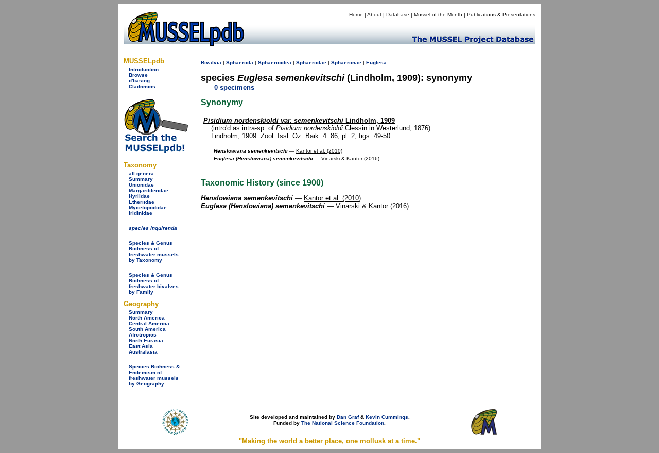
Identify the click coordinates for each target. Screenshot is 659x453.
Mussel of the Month (438, 15)
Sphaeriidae (311, 62)
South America (147, 329)
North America (147, 318)
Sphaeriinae (346, 62)
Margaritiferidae (148, 190)
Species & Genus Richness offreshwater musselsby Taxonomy (154, 251)
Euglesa (376, 62)
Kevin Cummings (387, 417)
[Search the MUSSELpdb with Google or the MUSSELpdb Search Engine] (156, 150)
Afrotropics (143, 335)
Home (356, 15)
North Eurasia (146, 340)
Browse (138, 75)
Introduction (144, 69)
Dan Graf (348, 417)
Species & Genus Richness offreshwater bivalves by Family (154, 283)
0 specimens (234, 87)
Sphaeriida (239, 62)
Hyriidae (139, 196)
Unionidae (141, 185)
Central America (149, 323)
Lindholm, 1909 (299, 120)
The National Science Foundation (342, 423)
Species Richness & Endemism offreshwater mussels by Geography (154, 375)
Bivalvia (211, 62)
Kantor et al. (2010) (319, 151)
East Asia (141, 346)
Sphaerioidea (274, 62)
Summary (141, 179)
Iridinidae (140, 213)
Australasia (143, 352)
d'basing (139, 80)
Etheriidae (141, 202)
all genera (141, 173)
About (374, 15)
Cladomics (142, 86)
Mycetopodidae (148, 207)
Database (397, 15)
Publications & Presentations (501, 15)
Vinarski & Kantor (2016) (350, 158)
